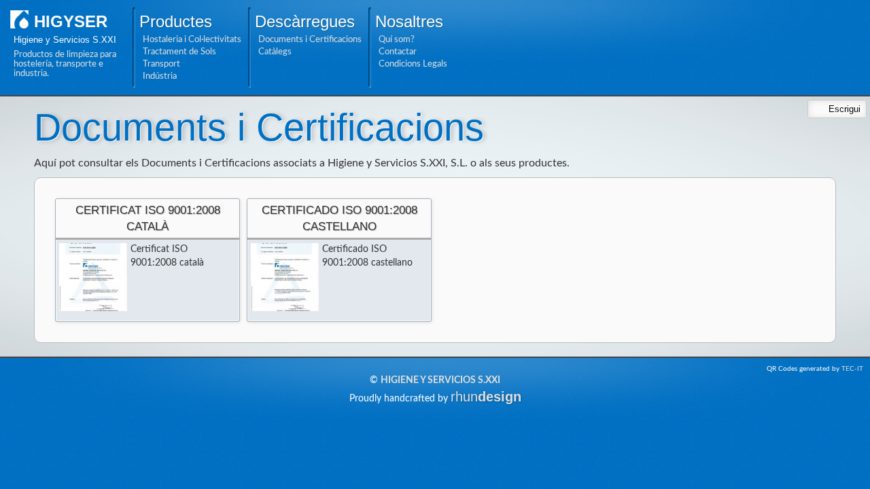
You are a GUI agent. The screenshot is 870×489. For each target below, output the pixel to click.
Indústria (160, 76)
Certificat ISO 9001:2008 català (147, 218)
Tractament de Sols (179, 52)
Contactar (398, 52)
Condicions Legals (413, 64)
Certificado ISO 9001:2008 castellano (339, 218)
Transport (161, 64)
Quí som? (397, 39)
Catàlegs (275, 52)
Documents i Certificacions (310, 39)
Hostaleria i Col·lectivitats (192, 39)
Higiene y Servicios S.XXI (440, 380)
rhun (486, 396)
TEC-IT (852, 368)
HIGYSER (70, 21)
